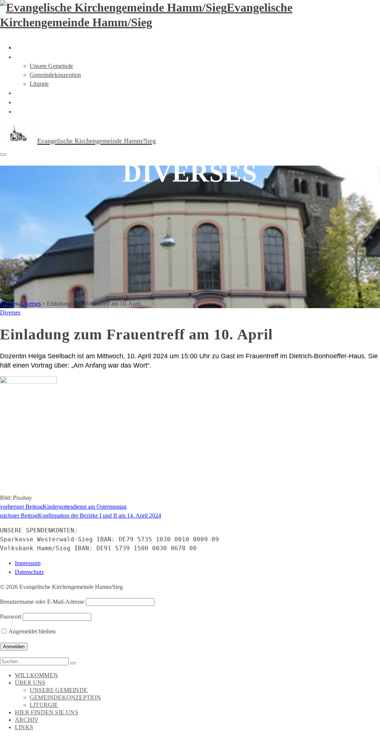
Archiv (28, 102)
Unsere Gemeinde (51, 66)
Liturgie (39, 84)
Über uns (32, 57)
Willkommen (39, 47)
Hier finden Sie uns (50, 93)
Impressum (27, 563)
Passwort (10, 616)
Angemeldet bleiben (31, 631)
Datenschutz (29, 572)
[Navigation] (3, 154)
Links (25, 111)
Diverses (10, 312)
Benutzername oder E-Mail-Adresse (42, 602)
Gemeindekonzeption (55, 75)
